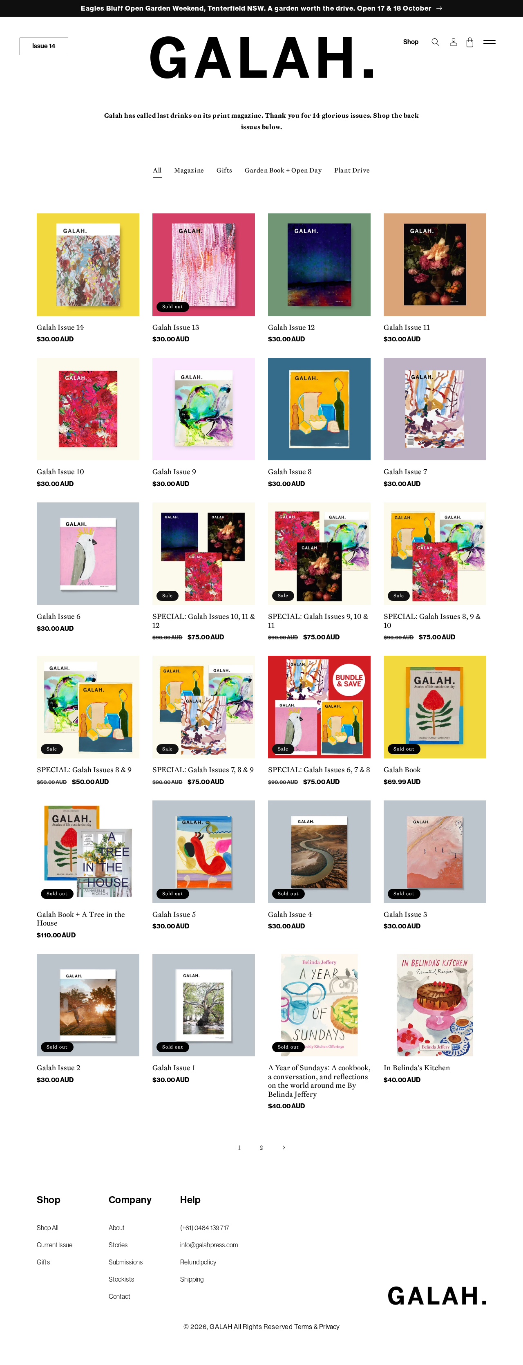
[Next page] (284, 1148)
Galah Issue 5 (174, 914)
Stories (118, 1244)
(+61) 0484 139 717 (204, 1227)
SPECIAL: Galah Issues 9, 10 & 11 (318, 621)
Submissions (126, 1262)
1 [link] (239, 1147)
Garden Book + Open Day (283, 170)
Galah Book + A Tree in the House (81, 919)
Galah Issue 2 (58, 1067)
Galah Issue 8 (290, 471)
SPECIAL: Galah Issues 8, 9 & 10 (432, 621)
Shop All (47, 1227)
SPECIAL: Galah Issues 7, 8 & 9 (203, 769)
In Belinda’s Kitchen (417, 1067)
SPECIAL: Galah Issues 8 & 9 (84, 769)
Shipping (191, 1279)
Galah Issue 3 (405, 914)
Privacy (329, 1327)
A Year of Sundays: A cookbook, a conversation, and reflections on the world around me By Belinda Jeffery (319, 1080)
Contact (120, 1296)
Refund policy (198, 1262)
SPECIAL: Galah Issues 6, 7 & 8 (319, 769)
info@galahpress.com (209, 1244)
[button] (436, 42)
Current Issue (54, 1244)
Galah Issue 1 (173, 1067)
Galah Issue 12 (291, 327)
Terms (303, 1327)
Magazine (189, 170)
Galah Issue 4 (290, 914)
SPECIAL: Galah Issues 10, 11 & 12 (203, 621)
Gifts (224, 170)
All (157, 170)
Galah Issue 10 (60, 471)
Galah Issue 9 (174, 471)
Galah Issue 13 (175, 327)
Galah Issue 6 (58, 616)
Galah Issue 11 (407, 327)
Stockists (121, 1279)
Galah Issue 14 (60, 327)
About (117, 1227)
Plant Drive (352, 170)
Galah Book (402, 769)
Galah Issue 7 (405, 471)
